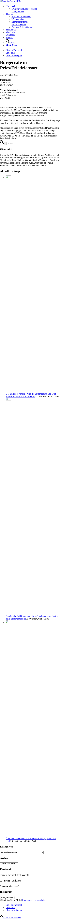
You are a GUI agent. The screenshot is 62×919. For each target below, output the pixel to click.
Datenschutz (39, 900)
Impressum (27, 900)
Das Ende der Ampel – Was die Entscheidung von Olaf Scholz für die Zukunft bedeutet (31, 395)
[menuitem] (34, 9)
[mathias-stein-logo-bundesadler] (10, 1)
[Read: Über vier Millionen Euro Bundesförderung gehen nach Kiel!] (8, 622)
